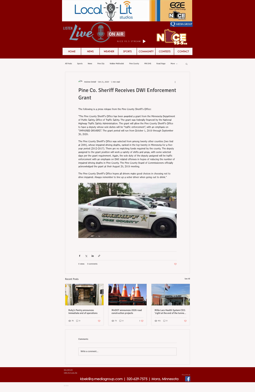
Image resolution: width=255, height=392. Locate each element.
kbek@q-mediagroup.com (101, 379)
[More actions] (175, 82)
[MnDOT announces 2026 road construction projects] (127, 294)
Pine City (100, 64)
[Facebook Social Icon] (187, 378)
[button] (165, 51)
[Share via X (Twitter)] (86, 256)
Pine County (134, 64)
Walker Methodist (117, 64)
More (173, 64)
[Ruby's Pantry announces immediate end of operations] (84, 294)
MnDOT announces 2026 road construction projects (127, 312)
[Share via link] (99, 256)
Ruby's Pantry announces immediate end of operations (82, 312)
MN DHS (147, 64)
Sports (79, 64)
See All (187, 279)
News (90, 64)
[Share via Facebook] (79, 256)
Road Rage (160, 64)
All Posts (68, 64)
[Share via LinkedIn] (92, 256)
